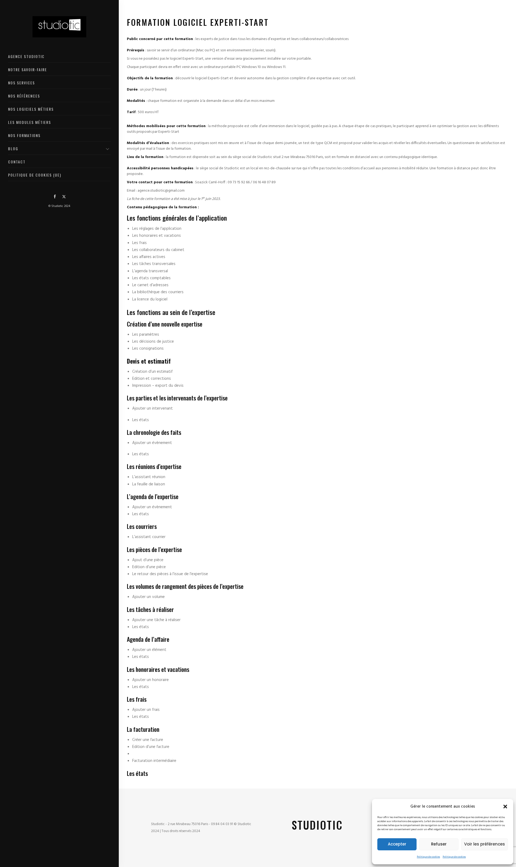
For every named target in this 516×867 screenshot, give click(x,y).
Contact (17, 161)
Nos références (24, 96)
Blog (13, 148)
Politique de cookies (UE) (34, 175)
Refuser (439, 844)
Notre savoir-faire (27, 69)
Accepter (397, 844)
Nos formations (24, 135)
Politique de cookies (428, 857)
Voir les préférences (484, 844)
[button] (505, 806)
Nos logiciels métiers (31, 109)
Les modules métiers (29, 122)
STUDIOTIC (317, 825)
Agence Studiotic (26, 56)
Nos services (21, 82)
